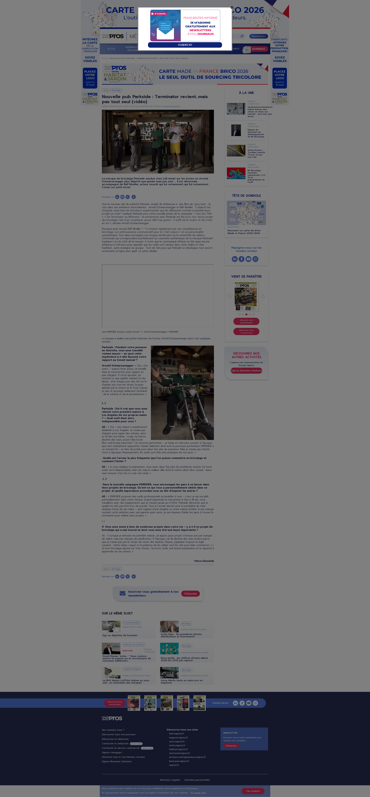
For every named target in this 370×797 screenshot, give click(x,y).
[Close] (232, 7)
